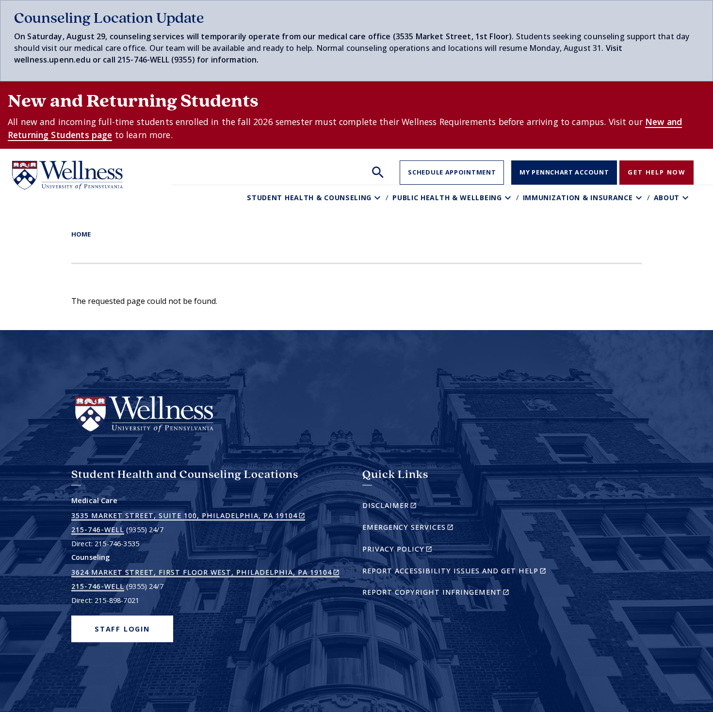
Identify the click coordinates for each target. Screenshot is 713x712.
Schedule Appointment (452, 172)
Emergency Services (424, 529)
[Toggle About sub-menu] (687, 197)
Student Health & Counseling (309, 197)
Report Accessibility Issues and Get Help (458, 572)
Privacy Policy (414, 550)
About (667, 197)
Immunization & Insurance (578, 197)
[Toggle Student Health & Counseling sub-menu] (379, 197)
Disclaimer (406, 507)
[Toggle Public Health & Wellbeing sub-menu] (509, 197)
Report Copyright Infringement (452, 593)
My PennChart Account (564, 172)
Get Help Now (656, 172)
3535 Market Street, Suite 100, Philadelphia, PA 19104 (188, 516)
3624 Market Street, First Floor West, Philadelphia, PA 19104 (205, 572)
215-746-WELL (97, 529)
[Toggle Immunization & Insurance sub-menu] (640, 197)
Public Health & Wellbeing (447, 197)
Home (81, 234)
